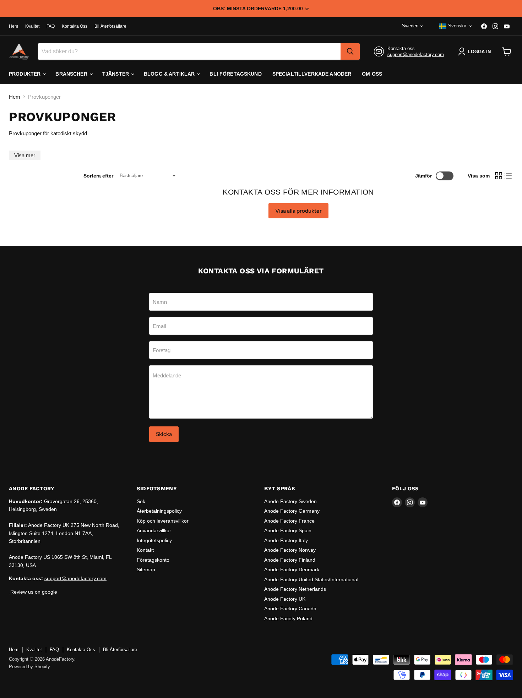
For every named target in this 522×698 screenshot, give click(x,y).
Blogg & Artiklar (170, 74)
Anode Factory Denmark (291, 569)
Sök (141, 501)
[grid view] (499, 176)
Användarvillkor (154, 530)
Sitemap (146, 569)
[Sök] (350, 51)
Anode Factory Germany (292, 511)
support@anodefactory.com (415, 54)
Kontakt (145, 550)
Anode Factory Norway (290, 550)
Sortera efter (98, 176)
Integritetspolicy (154, 540)
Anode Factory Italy (286, 540)
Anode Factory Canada (290, 608)
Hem (13, 26)
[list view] (508, 176)
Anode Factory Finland (289, 560)
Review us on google (33, 592)
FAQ (51, 26)
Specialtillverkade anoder (312, 74)
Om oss (372, 74)
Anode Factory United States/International (311, 579)
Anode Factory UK (284, 599)
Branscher (71, 74)
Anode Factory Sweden (290, 501)
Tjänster (116, 74)
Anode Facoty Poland (288, 618)
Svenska (457, 25)
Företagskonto (153, 560)
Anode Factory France (289, 521)
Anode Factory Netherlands (295, 589)
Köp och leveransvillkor (163, 521)
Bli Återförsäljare (110, 26)
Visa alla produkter (298, 210)
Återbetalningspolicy (159, 511)
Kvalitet (32, 26)
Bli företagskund (235, 74)
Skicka (164, 434)
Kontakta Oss (74, 26)
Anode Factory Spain (287, 530)
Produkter (25, 74)
